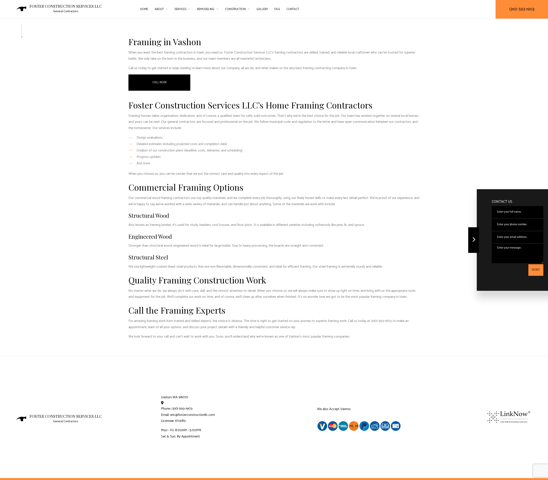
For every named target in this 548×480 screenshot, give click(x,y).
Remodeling (205, 9)
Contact (292, 9)
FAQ (277, 9)
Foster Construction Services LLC (66, 6)
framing (305, 267)
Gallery (262, 9)
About (159, 9)
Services (180, 9)
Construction (235, 9)
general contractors (181, 122)
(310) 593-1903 (521, 9)
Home (144, 9)
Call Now (159, 82)
